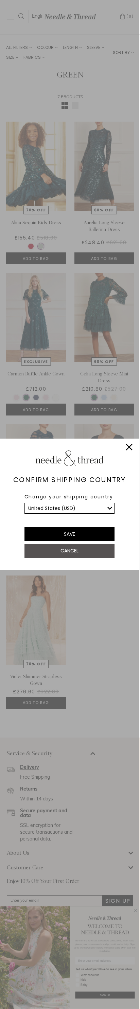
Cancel (69, 550)
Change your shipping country (68, 496)
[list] (69, 508)
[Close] (129, 448)
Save (69, 534)
